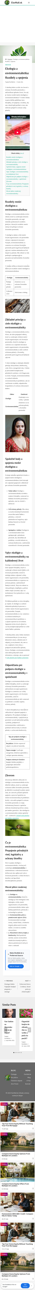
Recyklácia (14, 1077)
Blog (29, 1077)
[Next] (29, 1029)
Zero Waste (14, 1084)
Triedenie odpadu (16, 1081)
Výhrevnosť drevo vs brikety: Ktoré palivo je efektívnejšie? (25, 986)
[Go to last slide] (5, 1029)
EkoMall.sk (12, 82)
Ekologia (8, 64)
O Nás (29, 1081)
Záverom (8, 181)
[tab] (13, 1052)
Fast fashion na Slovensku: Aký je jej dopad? (8, 1027)
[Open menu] (29, 2)
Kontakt (28, 1084)
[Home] (6, 59)
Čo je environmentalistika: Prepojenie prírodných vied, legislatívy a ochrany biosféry (17, 186)
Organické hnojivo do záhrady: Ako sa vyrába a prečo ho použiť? (25, 1029)
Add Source (25, 1285)
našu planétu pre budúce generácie (17, 658)
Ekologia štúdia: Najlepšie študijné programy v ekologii (10, 986)
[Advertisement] (17, 23)
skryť (22, 153)
